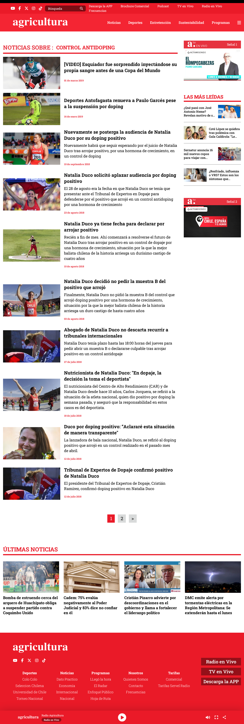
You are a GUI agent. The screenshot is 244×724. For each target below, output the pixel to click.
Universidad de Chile (29, 692)
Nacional (67, 698)
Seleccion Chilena (29, 685)
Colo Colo (29, 679)
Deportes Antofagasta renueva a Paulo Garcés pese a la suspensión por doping (120, 103)
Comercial (174, 679)
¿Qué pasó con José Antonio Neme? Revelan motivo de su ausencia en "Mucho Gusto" (199, 111)
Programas (221, 22)
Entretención (160, 22)
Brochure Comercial (135, 6)
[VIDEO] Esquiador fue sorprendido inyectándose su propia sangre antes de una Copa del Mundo (120, 67)
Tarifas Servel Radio (174, 685)
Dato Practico (67, 679)
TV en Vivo (185, 6)
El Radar (100, 685)
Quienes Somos (135, 679)
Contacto (136, 685)
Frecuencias (97, 10)
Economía (67, 685)
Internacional (67, 692)
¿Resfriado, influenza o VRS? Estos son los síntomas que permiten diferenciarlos (224, 175)
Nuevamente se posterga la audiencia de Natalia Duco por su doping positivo (117, 135)
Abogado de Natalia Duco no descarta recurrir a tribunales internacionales (116, 333)
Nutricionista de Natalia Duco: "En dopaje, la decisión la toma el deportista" (112, 376)
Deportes (135, 22)
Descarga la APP (100, 6)
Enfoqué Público (100, 692)
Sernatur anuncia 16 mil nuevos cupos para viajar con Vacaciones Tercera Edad (198, 154)
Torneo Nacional (29, 698)
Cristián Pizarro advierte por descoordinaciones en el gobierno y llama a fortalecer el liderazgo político (150, 605)
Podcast (163, 6)
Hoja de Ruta (101, 698)
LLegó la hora (100, 679)
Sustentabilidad (191, 22)
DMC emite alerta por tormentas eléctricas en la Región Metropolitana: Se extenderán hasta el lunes (208, 605)
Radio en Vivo (212, 6)
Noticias (114, 22)
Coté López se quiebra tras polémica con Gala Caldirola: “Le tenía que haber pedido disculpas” (224, 132)
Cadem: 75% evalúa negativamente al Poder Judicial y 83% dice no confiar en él (90, 605)
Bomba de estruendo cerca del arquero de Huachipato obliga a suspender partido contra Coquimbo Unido (30, 605)
